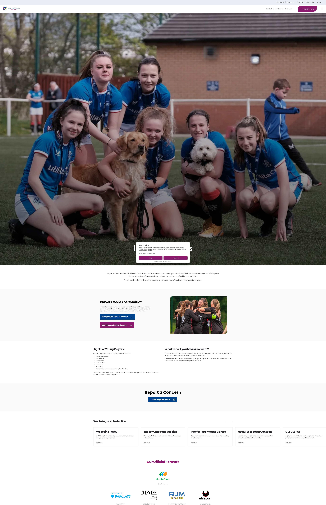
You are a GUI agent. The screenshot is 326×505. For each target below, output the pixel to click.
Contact (319, 2)
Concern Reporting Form (160, 399)
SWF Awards (280, 2)
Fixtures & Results (307, 9)
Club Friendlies (310, 2)
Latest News (278, 9)
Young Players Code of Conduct (115, 317)
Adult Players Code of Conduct (114, 325)
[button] (225, 422)
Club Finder (300, 2)
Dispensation (290, 2)
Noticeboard (288, 9)
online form (170, 360)
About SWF (269, 9)
